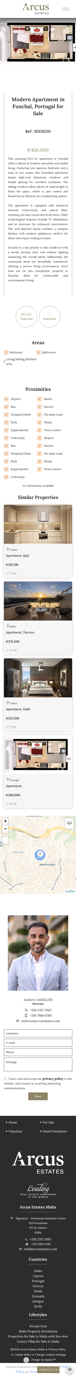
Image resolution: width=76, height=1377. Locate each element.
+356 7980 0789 (41, 1015)
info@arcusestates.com (40, 1249)
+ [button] (5, 821)
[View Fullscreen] (5, 839)
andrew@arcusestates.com (40, 1021)
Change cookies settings (50, 1354)
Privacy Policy (57, 1349)
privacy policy (52, 1079)
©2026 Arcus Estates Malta (28, 1349)
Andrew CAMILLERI (38, 1000)
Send (38, 1096)
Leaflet (70, 891)
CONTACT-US (48, 1370)
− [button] (5, 828)
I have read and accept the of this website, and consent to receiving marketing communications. (38, 1083)
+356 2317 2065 (40, 1010)
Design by (43, 1359)
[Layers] (69, 822)
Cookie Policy (22, 1354)
